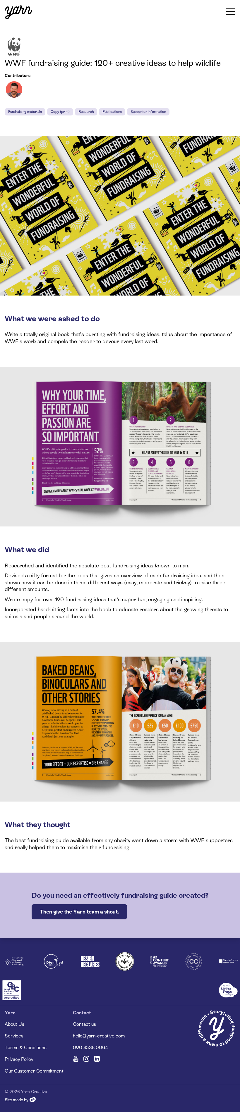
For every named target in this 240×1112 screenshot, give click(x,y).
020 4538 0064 (90, 1047)
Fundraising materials (25, 112)
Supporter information (148, 112)
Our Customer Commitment (34, 1071)
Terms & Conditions (26, 1047)
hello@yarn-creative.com (99, 1036)
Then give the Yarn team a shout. (79, 912)
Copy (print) (60, 112)
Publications (112, 112)
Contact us (84, 1024)
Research (86, 112)
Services (14, 1036)
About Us (14, 1024)
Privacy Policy (19, 1059)
